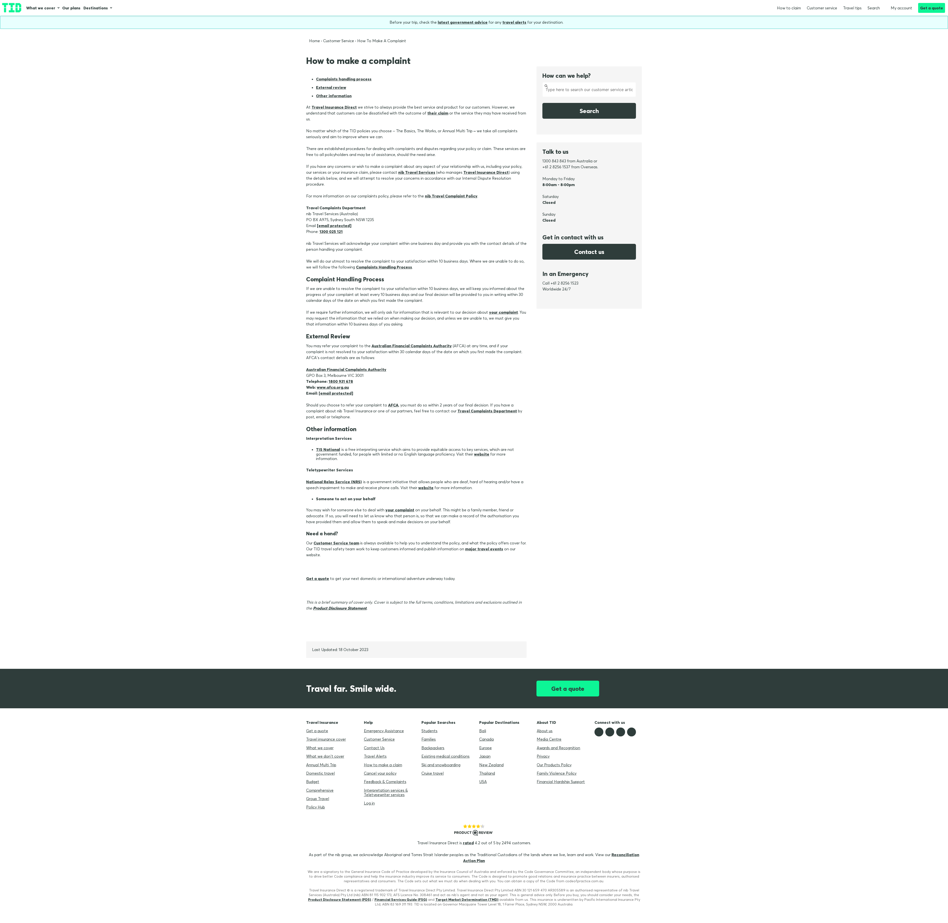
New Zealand (491, 764)
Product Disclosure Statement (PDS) (339, 899)
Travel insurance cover (326, 739)
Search (874, 7)
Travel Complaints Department (487, 410)
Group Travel (317, 798)
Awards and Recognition (558, 747)
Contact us (589, 251)
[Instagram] (620, 732)
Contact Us (374, 747)
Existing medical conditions (445, 756)
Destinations (95, 7)
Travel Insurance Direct (334, 107)
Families (428, 739)
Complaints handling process (344, 79)
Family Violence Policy (556, 773)
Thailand (487, 773)
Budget (312, 781)
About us (545, 730)
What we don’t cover (325, 756)
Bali (482, 730)
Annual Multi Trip (321, 764)
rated (468, 842)
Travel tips (852, 7)
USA (483, 781)
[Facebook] (598, 732)
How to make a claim (383, 764)
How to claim (789, 7)
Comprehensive (320, 790)
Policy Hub (315, 807)
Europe (485, 747)
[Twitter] (609, 732)
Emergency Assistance (384, 730)
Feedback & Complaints (385, 781)
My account (901, 7)
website (426, 487)
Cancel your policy (380, 773)
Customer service (822, 7)
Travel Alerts (375, 756)
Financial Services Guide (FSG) (401, 899)
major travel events (484, 548)
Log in (369, 803)
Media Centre (549, 739)
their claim (437, 113)
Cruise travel (432, 773)
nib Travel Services (416, 172)
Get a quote (931, 7)
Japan (485, 756)
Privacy (543, 756)
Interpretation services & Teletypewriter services (386, 792)
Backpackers (432, 747)
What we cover (40, 7)
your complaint (503, 312)
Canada (486, 739)
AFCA (393, 405)
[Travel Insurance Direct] (11, 8)
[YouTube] (631, 732)
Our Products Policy (554, 764)
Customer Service (379, 739)
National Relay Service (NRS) (334, 481)
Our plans (71, 7)
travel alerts (514, 22)
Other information (334, 95)
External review (331, 87)
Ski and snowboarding (440, 764)
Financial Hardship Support (561, 781)
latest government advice (463, 22)
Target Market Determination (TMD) (466, 899)
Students (429, 730)
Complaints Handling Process (384, 267)
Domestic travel (320, 773)
